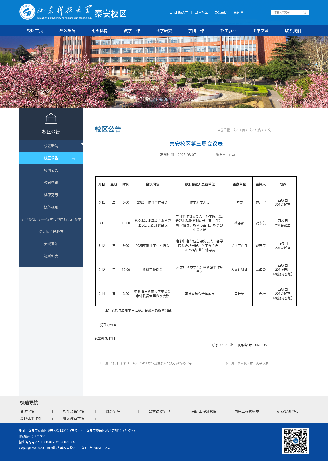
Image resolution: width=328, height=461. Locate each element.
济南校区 (201, 12)
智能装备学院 (73, 411)
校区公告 (255, 130)
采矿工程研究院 (203, 411)
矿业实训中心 (288, 411)
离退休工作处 (31, 418)
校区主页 (239, 130)
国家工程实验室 (246, 411)
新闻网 (238, 12)
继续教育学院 (73, 418)
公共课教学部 (159, 411)
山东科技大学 (179, 12)
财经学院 (113, 411)
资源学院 (27, 411)
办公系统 (221, 12)
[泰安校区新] (73, 11)
